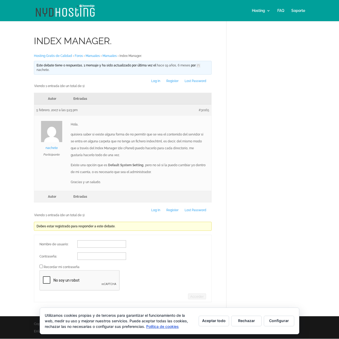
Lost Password (195, 81)
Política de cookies (162, 326)
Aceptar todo (214, 320)
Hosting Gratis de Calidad (53, 56)
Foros (79, 56)
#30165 (204, 110)
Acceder (197, 296)
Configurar (279, 320)
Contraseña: (48, 256)
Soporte (298, 11)
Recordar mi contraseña (61, 267)
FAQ (280, 11)
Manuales (93, 56)
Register (172, 81)
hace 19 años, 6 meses (173, 65)
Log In (155, 81)
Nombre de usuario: (53, 244)
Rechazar (246, 320)
